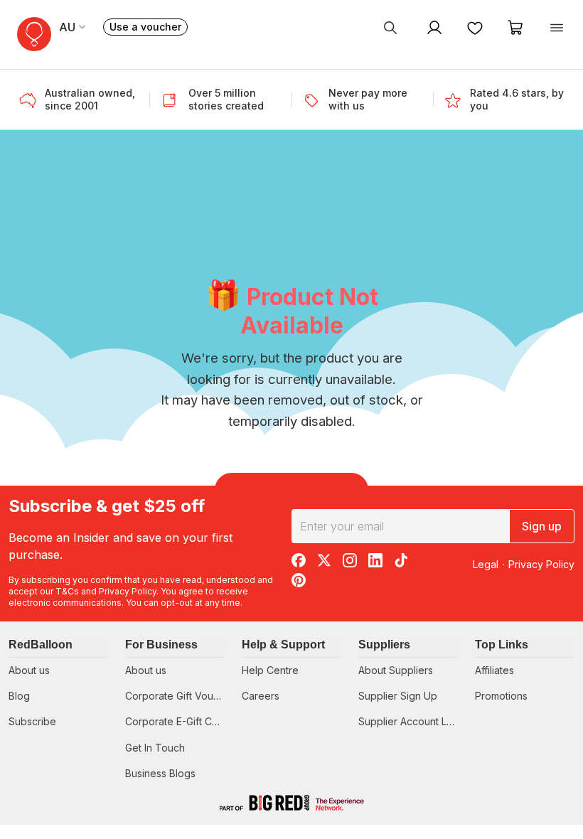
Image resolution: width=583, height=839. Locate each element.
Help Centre (270, 670)
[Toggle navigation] (556, 27)
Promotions (501, 696)
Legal (485, 564)
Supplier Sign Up (397, 696)
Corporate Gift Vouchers (182, 696)
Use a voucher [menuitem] (148, 28)
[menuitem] (390, 27)
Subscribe (32, 721)
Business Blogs (160, 773)
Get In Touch (155, 748)
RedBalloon (41, 644)
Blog (19, 696)
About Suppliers (395, 670)
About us (29, 670)
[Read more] (32, 99)
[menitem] (474, 27)
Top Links (501, 644)
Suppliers (384, 644)
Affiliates (494, 670)
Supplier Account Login (412, 721)
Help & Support (283, 644)
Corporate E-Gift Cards (178, 721)
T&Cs (67, 591)
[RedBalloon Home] (34, 34)
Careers (260, 696)
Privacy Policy (127, 591)
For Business (161, 644)
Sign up (542, 526)
